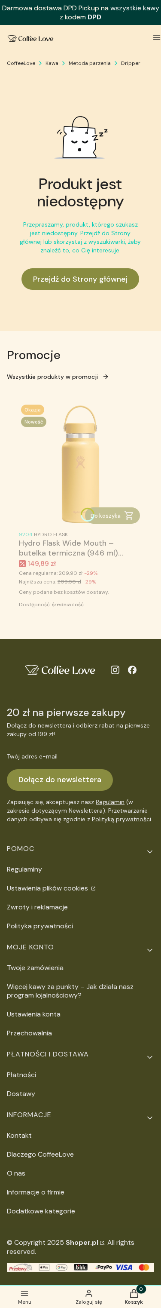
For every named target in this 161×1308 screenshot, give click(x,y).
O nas (16, 1173)
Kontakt (19, 1135)
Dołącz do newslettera (59, 779)
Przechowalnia (29, 1033)
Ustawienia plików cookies (48, 888)
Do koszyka (106, 515)
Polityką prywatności (121, 819)
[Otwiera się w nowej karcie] (115, 670)
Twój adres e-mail (32, 756)
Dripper (130, 63)
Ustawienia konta (34, 1014)
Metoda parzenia (90, 63)
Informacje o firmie (35, 1192)
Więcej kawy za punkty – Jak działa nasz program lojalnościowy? (70, 991)
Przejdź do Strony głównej (80, 279)
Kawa (52, 63)
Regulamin (110, 802)
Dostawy (21, 1093)
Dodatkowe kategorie (41, 1211)
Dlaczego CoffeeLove (40, 1154)
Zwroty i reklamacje (37, 907)
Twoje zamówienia (35, 967)
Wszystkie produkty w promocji (52, 377)
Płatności (21, 1074)
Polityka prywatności (40, 925)
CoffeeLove (21, 63)
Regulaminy (24, 869)
